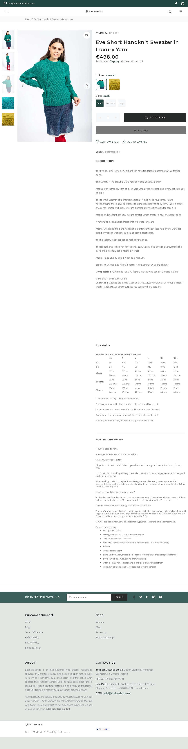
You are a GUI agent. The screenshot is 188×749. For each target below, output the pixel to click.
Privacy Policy (32, 643)
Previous (22, 85)
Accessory (101, 632)
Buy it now (141, 130)
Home (28, 19)
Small (100, 103)
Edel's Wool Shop (104, 637)
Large (122, 103)
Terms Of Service (34, 632)
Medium (110, 103)
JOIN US (119, 597)
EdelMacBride (112, 152)
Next (86, 85)
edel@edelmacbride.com (21, 3)
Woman (100, 622)
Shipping (114, 61)
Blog (27, 627)
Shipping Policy (33, 648)
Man (98, 627)
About (28, 622)
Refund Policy (32, 637)
